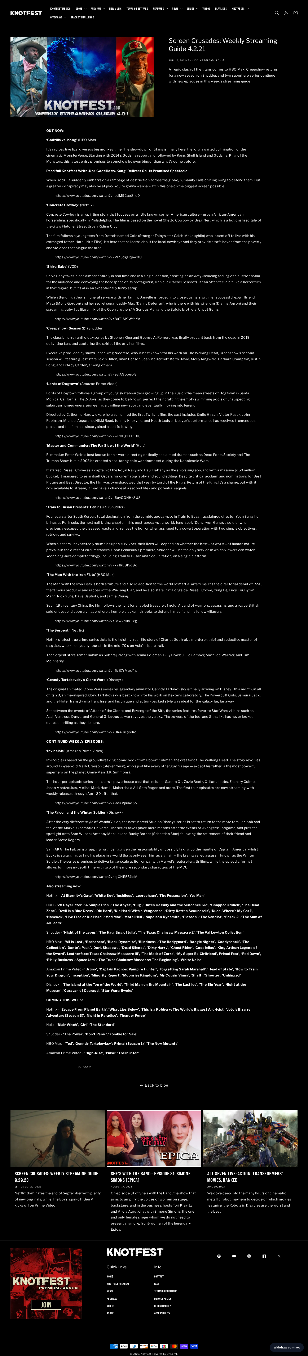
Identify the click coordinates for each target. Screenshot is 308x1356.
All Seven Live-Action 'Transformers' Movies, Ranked (245, 1177)
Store (110, 1313)
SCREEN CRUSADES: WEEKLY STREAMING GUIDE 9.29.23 (56, 1177)
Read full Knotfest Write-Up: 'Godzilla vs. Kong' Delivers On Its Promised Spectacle (117, 171)
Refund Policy (162, 1306)
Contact (159, 1276)
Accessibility (162, 1313)
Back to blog (156, 1085)
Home (110, 1276)
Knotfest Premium (118, 1283)
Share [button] (87, 1067)
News (110, 1291)
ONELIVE (172, 1353)
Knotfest (146, 1353)
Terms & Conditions (165, 1291)
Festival (112, 1298)
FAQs (156, 1283)
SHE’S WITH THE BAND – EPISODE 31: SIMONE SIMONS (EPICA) (150, 1177)
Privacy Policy (162, 1298)
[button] (80, 8)
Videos (110, 1306)
